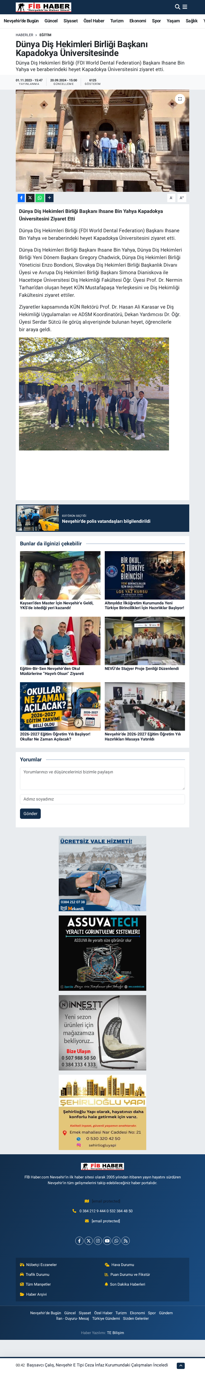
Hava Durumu (123, 1265)
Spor (156, 20)
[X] (88, 1241)
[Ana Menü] (184, 7)
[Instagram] (98, 1241)
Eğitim (45, 35)
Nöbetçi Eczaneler (41, 1265)
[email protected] (106, 1201)
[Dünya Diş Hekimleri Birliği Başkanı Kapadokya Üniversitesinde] (103, 141)
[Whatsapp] (116, 1241)
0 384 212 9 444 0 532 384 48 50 (106, 1211)
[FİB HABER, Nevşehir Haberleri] (43, 7)
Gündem (166, 1313)
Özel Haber (94, 20)
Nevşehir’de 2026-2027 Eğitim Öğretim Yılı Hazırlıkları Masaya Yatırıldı (143, 736)
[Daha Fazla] (49, 198)
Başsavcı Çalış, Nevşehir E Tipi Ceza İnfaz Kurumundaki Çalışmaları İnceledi (97, 1364)
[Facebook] (79, 1241)
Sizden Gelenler (136, 1318)
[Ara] (177, 7)
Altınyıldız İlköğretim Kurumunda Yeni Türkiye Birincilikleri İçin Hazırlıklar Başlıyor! (144, 605)
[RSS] (126, 1241)
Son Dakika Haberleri (127, 1284)
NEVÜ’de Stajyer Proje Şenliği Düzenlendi (142, 668)
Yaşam (173, 20)
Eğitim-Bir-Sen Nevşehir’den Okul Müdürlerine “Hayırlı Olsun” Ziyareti (52, 671)
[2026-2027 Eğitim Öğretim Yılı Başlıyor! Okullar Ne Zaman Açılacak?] (60, 706)
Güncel (51, 20)
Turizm (117, 20)
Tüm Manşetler (38, 1284)
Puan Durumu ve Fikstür (130, 1274)
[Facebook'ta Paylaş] (21, 198)
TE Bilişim (115, 1333)
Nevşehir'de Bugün (21, 20)
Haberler (24, 35)
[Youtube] (107, 1241)
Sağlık (192, 20)
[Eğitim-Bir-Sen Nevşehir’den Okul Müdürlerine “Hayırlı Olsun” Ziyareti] (60, 640)
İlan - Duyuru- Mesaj (72, 1318)
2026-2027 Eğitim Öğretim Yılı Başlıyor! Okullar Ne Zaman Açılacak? (55, 736)
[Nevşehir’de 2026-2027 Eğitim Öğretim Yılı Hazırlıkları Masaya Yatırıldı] (145, 706)
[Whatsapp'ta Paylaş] (40, 198)
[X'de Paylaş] (30, 198)
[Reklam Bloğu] (102, 873)
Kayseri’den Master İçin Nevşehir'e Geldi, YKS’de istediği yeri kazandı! (57, 605)
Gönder (31, 813)
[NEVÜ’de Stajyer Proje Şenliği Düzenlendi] (145, 640)
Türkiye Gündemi (106, 1318)
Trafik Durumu (37, 1274)
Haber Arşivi (36, 1294)
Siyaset (71, 20)
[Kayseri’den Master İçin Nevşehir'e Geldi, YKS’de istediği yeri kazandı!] (60, 575)
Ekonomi (138, 20)
